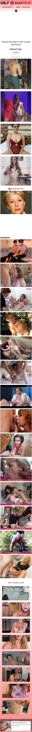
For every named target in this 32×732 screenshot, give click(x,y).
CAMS (18, 7)
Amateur (16, 52)
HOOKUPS (26, 7)
